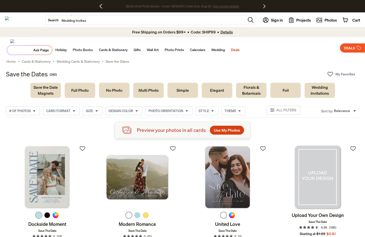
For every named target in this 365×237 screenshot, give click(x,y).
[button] (250, 20)
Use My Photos (227, 130)
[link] (46, 90)
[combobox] (145, 20)
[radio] (38, 215)
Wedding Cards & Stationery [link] (78, 61)
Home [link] (11, 61)
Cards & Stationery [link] (36, 61)
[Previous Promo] (103, 6)
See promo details (226, 6)
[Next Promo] (264, 6)
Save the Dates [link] (117, 61)
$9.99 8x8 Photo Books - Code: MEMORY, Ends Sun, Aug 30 (169, 6)
